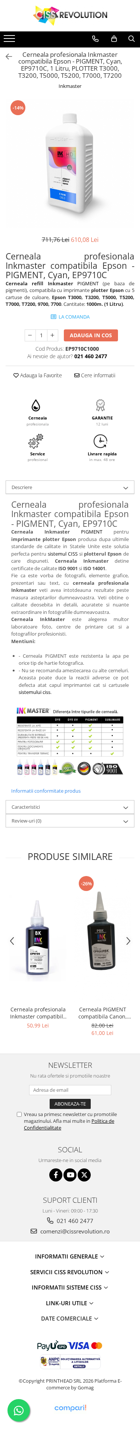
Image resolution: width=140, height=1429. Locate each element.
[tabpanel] (70, 163)
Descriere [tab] (22, 487)
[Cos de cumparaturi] (114, 38)
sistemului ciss (34, 692)
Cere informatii (97, 375)
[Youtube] (70, 1174)
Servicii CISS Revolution (67, 1272)
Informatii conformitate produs (46, 790)
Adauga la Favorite (40, 375)
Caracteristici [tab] (26, 806)
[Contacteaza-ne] (95, 38)
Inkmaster (70, 86)
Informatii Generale (67, 1256)
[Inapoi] (5, 57)
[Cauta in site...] (131, 38)
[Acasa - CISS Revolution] (70, 16)
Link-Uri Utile (67, 1303)
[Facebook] (55, 1174)
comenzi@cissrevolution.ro (74, 1231)
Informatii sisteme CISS (67, 1287)
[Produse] (10, 40)
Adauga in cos (91, 335)
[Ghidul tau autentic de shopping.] (70, 1408)
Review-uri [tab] (26, 820)
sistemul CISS (63, 553)
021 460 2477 (74, 1220)
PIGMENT (88, 283)
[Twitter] (84, 1174)
